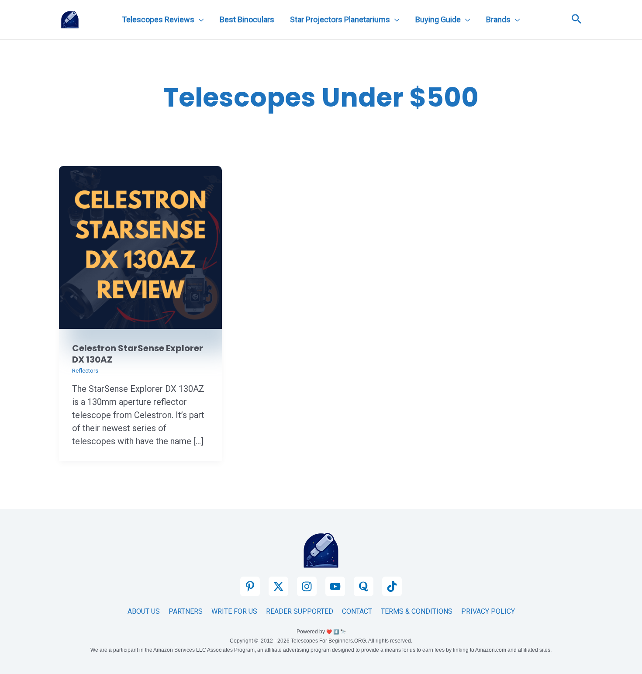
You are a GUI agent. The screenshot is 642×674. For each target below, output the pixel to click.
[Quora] (363, 586)
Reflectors (85, 370)
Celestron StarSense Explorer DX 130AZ (137, 354)
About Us (144, 611)
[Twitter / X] (278, 586)
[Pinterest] (250, 586)
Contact (357, 611)
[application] (199, 20)
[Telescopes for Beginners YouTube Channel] (335, 586)
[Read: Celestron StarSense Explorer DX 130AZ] (140, 247)
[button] (576, 20)
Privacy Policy (488, 611)
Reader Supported (299, 611)
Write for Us (234, 611)
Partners (186, 611)
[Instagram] (307, 586)
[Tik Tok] (392, 586)
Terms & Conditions (416, 611)
